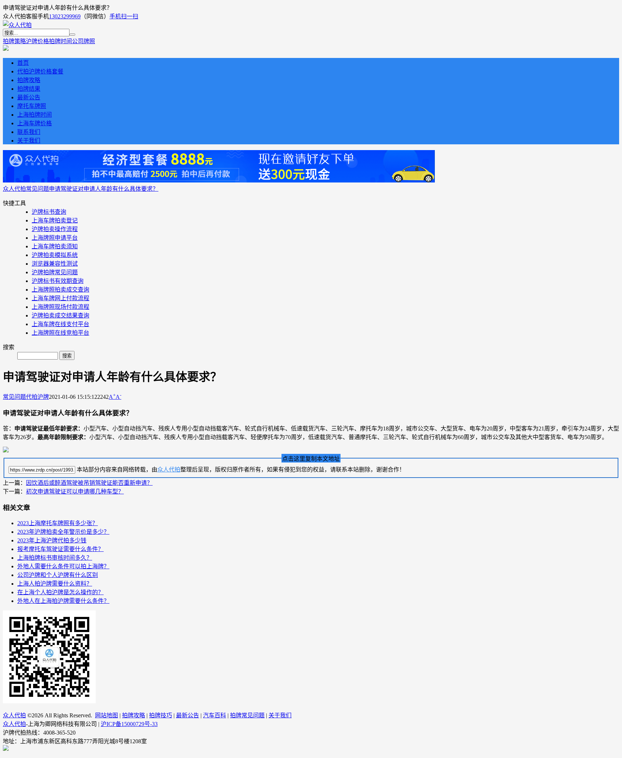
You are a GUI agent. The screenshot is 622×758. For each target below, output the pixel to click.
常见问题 (37, 189)
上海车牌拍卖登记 (55, 220)
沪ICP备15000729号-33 (129, 724)
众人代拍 (14, 189)
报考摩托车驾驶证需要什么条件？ (60, 549)
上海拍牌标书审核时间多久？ (54, 558)
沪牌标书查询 (49, 212)
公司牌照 (83, 41)
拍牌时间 (60, 41)
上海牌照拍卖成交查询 (60, 289)
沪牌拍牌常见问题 (55, 272)
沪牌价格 (37, 41)
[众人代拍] (17, 25)
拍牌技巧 (160, 715)
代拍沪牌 (37, 397)
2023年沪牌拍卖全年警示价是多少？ (63, 532)
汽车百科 (214, 715)
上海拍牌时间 (34, 115)
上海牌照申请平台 (55, 238)
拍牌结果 (28, 89)
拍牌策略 (14, 41)
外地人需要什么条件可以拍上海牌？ (63, 566)
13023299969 (65, 16)
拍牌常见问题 (247, 715)
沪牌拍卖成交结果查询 (60, 315)
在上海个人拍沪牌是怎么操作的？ (60, 592)
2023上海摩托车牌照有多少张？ (57, 523)
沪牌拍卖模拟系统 (55, 255)
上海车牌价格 (34, 123)
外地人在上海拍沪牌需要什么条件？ (63, 601)
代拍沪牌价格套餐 (40, 71)
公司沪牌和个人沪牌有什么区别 (57, 575)
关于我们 (28, 140)
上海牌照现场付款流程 (60, 307)
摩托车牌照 (31, 106)
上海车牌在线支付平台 (60, 324)
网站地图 (106, 715)
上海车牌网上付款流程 (60, 298)
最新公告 (28, 97)
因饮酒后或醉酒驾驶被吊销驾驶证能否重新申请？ (89, 483)
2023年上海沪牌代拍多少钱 (51, 540)
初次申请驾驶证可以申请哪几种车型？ (75, 491)
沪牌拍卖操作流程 (55, 229)
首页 (23, 63)
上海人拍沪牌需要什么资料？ (54, 584)
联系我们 (28, 132)
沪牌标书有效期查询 (58, 281)
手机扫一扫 (123, 16)
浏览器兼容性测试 (55, 264)
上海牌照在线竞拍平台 (60, 333)
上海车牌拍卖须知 (55, 246)
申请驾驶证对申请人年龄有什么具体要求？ (103, 189)
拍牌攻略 (28, 80)
